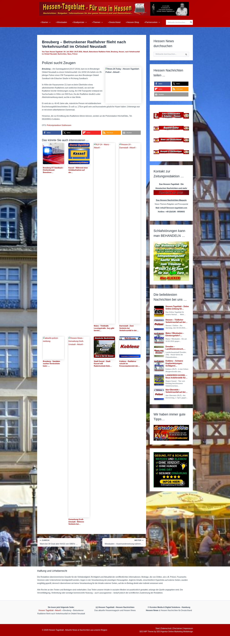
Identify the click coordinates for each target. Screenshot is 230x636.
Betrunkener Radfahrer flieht (99, 52)
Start (157, 628)
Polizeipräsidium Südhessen (59, 125)
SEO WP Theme (146, 632)
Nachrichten (62, 54)
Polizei (75, 54)
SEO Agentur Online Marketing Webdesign (175, 632)
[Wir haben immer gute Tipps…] (171, 433)
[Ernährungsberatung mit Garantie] (171, 469)
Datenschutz (166, 628)
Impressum (188, 628)
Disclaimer (177, 628)
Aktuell (85, 52)
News (69, 54)
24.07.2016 (78, 52)
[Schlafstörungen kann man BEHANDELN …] (171, 261)
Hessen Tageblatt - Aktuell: (50, 610)
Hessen (121, 52)
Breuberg (114, 52)
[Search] (191, 22)
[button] (49, 22)
